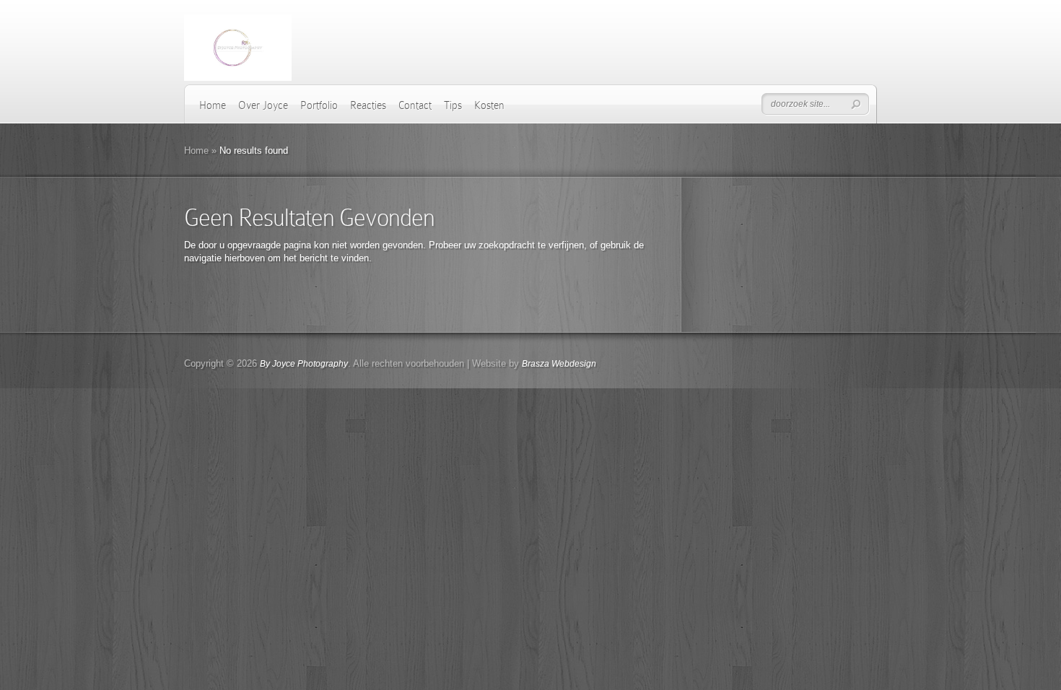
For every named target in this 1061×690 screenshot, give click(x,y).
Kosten (489, 105)
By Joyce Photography (304, 364)
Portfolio (319, 105)
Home (212, 105)
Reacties (368, 105)
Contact (415, 105)
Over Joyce (263, 105)
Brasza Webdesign (559, 364)
